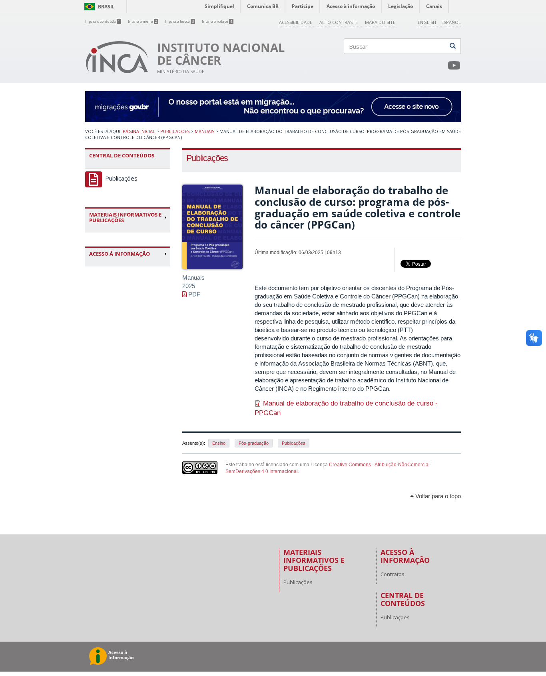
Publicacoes (174, 131)
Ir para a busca (179, 21)
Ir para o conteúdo (102, 21)
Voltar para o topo (437, 496)
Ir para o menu (142, 21)
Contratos (393, 574)
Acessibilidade (295, 22)
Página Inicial (139, 131)
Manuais (204, 131)
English (427, 22)
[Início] (117, 57)
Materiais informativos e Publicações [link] (125, 217)
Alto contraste (338, 22)
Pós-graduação (254, 443)
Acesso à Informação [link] (119, 253)
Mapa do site (380, 22)
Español (451, 22)
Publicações (121, 178)
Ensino (218, 443)
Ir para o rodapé (217, 21)
